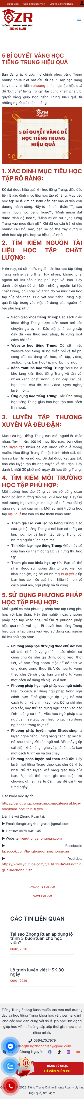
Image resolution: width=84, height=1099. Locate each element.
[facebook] (50, 1052)
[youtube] (79, 1052)
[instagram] (69, 1052)
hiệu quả (14, 514)
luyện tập (16, 447)
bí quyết (67, 574)
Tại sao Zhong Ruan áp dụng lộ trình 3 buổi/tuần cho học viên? (41, 938)
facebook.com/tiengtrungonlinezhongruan (35, 851)
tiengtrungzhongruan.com (41, 838)
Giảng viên (13, 3)
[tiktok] (60, 1052)
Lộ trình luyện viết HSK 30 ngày (37, 972)
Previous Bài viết (42, 887)
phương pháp (43, 86)
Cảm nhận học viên (34, 3)
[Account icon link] (82, 3)
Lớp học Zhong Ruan (61, 3)
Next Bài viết (42, 896)
